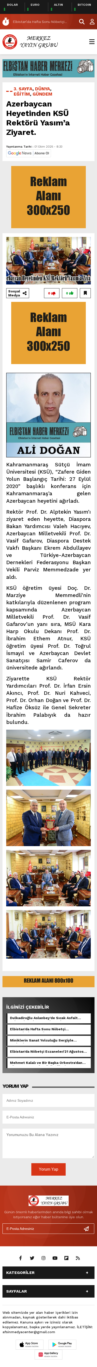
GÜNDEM (42, 94)
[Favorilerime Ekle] (85, 293)
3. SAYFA (23, 88)
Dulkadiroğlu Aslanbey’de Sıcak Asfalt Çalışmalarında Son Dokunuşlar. (44, 1018)
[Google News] (28, 153)
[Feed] (77, 1258)
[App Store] (30, 1345)
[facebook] (20, 1258)
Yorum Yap (48, 1169)
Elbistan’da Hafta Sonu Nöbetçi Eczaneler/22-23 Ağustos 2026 (37, 1029)
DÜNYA (42, 88)
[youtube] (54, 1258)
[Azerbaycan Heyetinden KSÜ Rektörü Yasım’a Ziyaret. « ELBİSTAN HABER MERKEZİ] (31, 41)
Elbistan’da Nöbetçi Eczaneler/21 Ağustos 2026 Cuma (47, 1051)
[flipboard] (66, 1258)
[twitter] (32, 1258)
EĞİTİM (22, 94)
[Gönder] (88, 1228)
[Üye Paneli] (90, 22)
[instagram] (43, 1258)
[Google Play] (62, 1345)
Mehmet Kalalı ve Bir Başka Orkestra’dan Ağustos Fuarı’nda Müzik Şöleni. (46, 1063)
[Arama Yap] (80, 22)
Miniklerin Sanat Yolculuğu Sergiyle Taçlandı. (41, 1040)
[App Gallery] (48, 1355)
